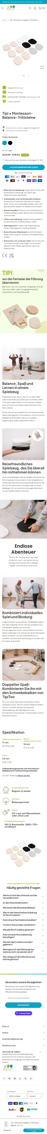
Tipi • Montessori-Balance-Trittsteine (24, 20)
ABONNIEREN (23, 1005)
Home (4, 20)
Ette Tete (26, 1116)
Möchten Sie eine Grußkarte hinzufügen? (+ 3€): (24, 160)
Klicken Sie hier (24, 775)
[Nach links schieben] (18, 75)
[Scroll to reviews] (23, 122)
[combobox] (12, 1130)
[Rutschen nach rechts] (28, 75)
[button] (29, 8)
